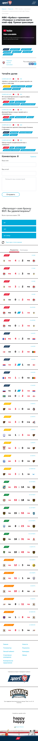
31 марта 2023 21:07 (6, 79)
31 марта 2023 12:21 (6, 125)
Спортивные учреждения (7, 656)
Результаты (26, 648)
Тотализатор (7, 648)
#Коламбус (7, 119)
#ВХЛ (12, 101)
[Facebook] (32, 64)
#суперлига (7, 89)
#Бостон (30, 117)
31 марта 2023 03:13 (6, 140)
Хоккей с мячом (9, 559)
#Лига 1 (6, 135)
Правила (33, 156)
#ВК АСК (29, 86)
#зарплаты (14, 135)
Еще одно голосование (14, 242)
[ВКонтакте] (30, 64)
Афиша (24, 655)
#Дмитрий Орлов (20, 117)
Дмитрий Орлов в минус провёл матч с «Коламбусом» (15, 113)
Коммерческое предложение (8, 662)
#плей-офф (7, 52)
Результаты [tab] (14, 250)
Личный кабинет (8, 651)
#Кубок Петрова (20, 101)
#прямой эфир (8, 54)
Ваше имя (5, 160)
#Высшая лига (16, 52)
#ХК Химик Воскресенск (28, 104)
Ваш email (5, 169)
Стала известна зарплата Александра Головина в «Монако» (17, 128)
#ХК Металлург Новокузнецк (11, 104)
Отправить (10, 194)
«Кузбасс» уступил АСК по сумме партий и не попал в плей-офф (17, 82)
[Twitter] (35, 64)
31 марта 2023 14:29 (6, 94)
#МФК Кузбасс (15, 49)
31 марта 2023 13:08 (6, 109)
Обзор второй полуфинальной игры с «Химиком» (14, 143)
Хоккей (6, 101)
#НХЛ (12, 117)
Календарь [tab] (24, 250)
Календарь (25, 651)
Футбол (6, 49)
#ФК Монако (14, 132)
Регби (6, 481)
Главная (5, 644)
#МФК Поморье (26, 49)
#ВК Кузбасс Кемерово (18, 86)
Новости (25, 644)
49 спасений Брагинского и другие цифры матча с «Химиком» (16, 98)
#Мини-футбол (27, 52)
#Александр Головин (25, 132)
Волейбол (6, 86)
